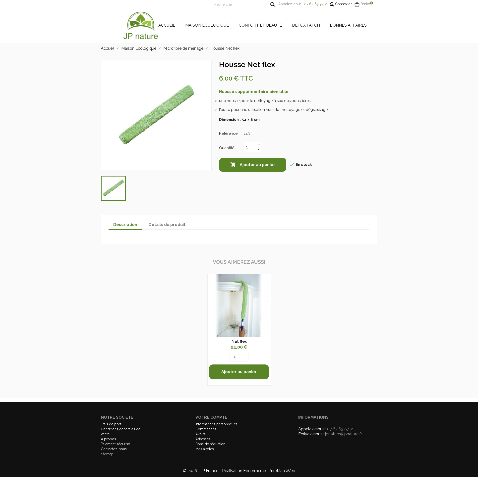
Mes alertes (204, 449)
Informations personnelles (216, 424)
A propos (108, 439)
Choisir (239, 304)
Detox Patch (306, 25)
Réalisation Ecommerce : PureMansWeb (258, 470)
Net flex (239, 341)
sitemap (107, 454)
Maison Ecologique (207, 25)
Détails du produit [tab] (167, 224)
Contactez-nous (114, 449)
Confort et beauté (260, 25)
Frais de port (111, 424)
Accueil (166, 25)
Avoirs (200, 434)
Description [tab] (125, 224)
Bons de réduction (210, 444)
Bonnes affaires (348, 25)
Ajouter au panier (252, 165)
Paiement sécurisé (115, 444)
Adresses (202, 439)
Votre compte (211, 417)
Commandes (205, 429)
